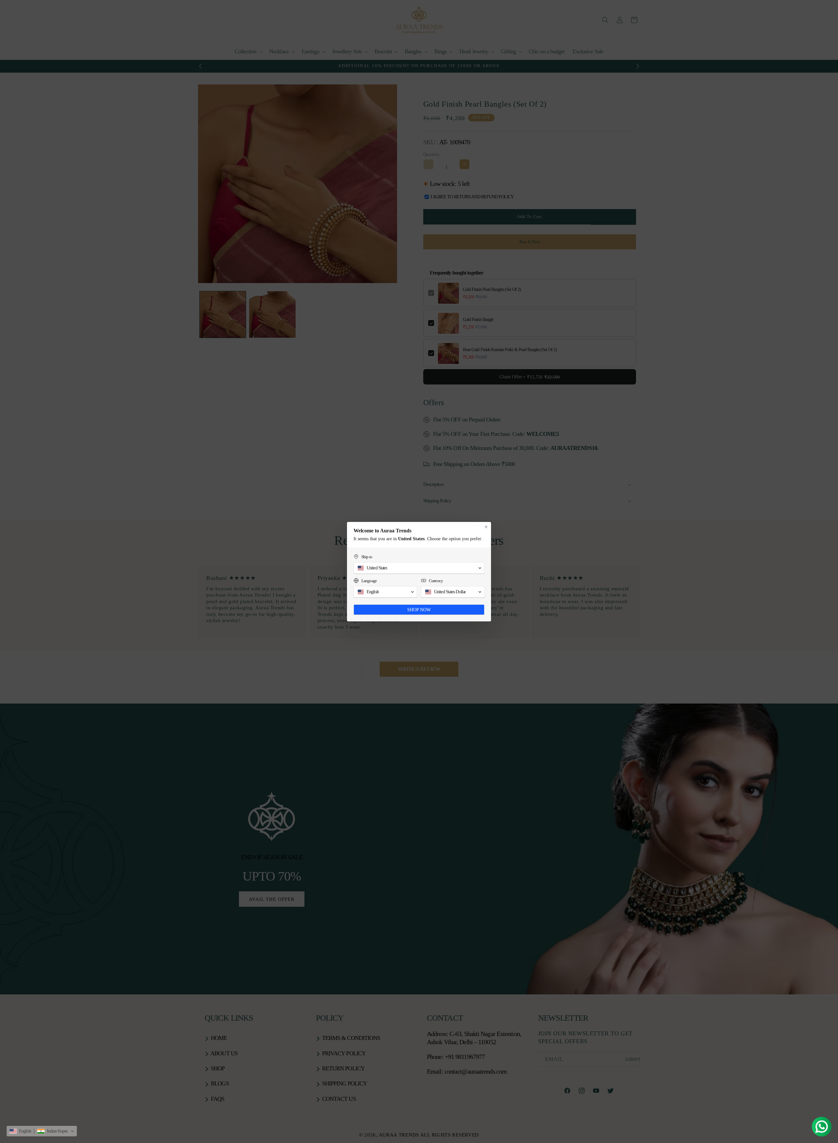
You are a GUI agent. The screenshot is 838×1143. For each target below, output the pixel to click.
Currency (436, 580)
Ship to (366, 556)
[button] (42, 1131)
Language (369, 580)
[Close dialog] (486, 526)
